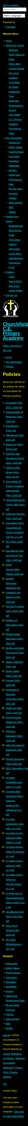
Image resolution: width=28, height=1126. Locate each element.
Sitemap (19, 1058)
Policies (10, 366)
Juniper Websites (12, 1053)
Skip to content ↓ (11, 5)
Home (9, 357)
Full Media (8, 1058)
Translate (10, 27)
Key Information (14, 362)
